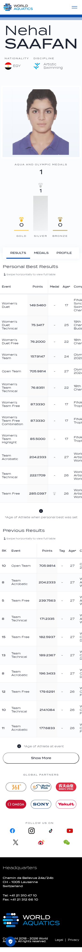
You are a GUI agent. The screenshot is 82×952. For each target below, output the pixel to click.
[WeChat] (66, 842)
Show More (41, 758)
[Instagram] (31, 831)
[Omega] (16, 804)
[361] (16, 787)
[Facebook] (12, 831)
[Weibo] (41, 842)
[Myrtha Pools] (41, 787)
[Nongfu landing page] (66, 787)
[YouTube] (69, 831)
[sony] (41, 804)
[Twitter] (15, 842)
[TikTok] (50, 831)
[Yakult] (66, 804)
